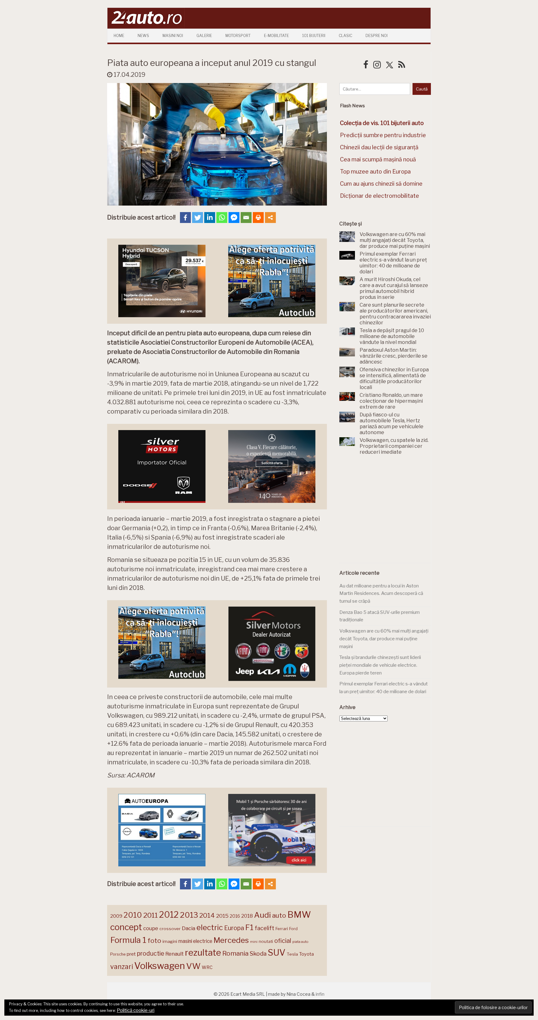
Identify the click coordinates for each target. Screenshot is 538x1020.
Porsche (117, 954)
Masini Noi (173, 35)
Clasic (345, 35)
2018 (247, 916)
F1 (249, 927)
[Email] (246, 217)
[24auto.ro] (146, 26)
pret (131, 954)
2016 (235, 916)
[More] (270, 217)
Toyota (306, 954)
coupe (150, 928)
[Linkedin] (209, 217)
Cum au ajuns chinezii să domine (381, 183)
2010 (133, 915)
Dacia (188, 928)
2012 (169, 915)
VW (193, 966)
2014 (207, 915)
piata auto (300, 941)
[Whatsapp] (221, 217)
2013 (189, 915)
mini (253, 942)
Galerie (204, 35)
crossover (170, 928)
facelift (264, 928)
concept (126, 927)
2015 (222, 916)
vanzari (121, 966)
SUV (277, 952)
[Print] (258, 217)
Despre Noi (377, 35)
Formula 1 (128, 940)
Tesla (292, 954)
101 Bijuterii (313, 35)
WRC (207, 967)
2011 (150, 915)
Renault (174, 954)
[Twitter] (197, 217)
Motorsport (238, 35)
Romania (235, 953)
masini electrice (195, 941)
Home (119, 35)
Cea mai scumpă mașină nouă (378, 159)
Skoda (258, 953)
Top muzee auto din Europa (375, 171)
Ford (293, 928)
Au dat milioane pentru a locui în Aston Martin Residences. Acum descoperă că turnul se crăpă (381, 593)
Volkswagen (159, 965)
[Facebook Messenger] (234, 217)
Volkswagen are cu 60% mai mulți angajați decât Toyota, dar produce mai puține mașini (383, 638)
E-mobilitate (276, 35)
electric (209, 927)
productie (150, 953)
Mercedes (231, 940)
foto (154, 940)
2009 (116, 916)
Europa (234, 928)
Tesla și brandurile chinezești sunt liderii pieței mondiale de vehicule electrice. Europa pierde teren (380, 665)
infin (320, 994)
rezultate (203, 952)
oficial (282, 940)
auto (279, 915)
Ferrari (282, 928)
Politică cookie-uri (135, 1010)
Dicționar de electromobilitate (379, 195)
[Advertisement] (386, 512)
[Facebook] (185, 217)
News (143, 35)
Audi (262, 915)
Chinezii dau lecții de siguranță (379, 147)
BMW (299, 914)
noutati (266, 941)
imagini (170, 941)
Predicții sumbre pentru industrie (383, 135)
